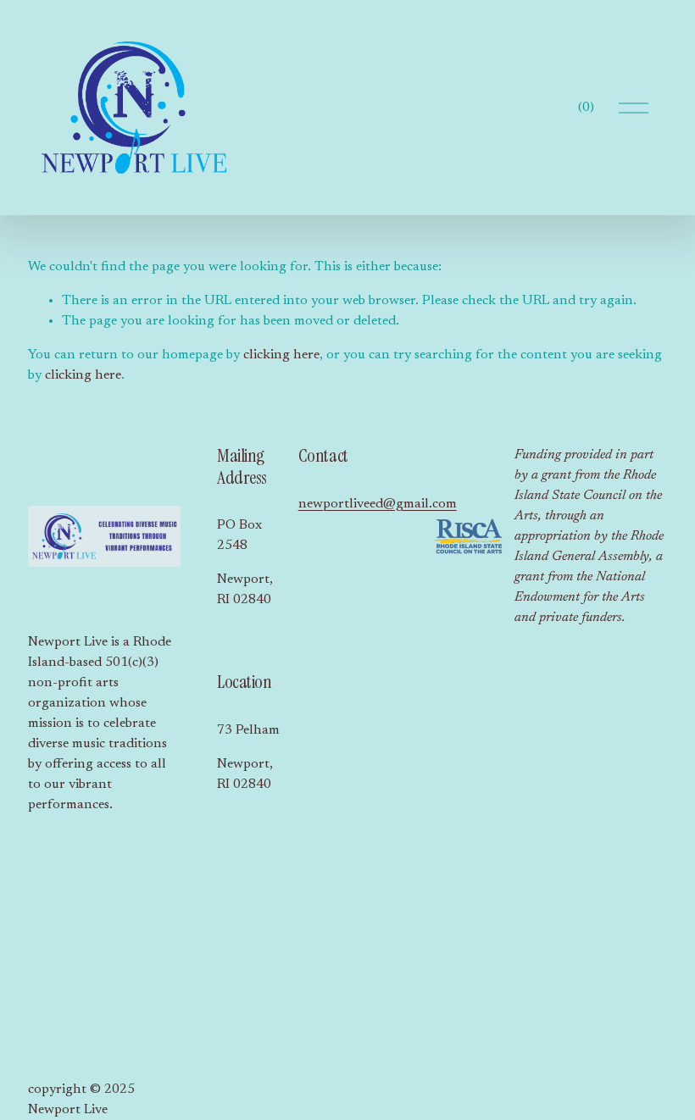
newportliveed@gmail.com (377, 504)
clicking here (281, 355)
